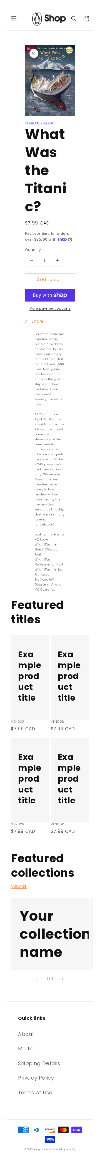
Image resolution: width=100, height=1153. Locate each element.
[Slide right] (62, 978)
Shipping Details (39, 1063)
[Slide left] (37, 978)
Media (26, 1048)
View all (19, 886)
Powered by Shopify (63, 1149)
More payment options (50, 308)
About (26, 1034)
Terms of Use (35, 1092)
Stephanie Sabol (39, 123)
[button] (14, 19)
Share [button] (37, 321)
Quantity (33, 249)
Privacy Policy (36, 1077)
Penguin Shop (41, 1149)
